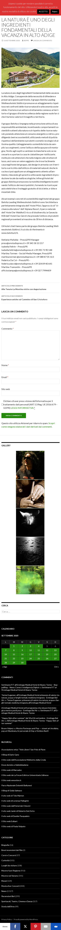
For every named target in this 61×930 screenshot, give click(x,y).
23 (22, 658)
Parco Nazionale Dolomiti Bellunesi (16, 785)
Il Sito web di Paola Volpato (13, 826)
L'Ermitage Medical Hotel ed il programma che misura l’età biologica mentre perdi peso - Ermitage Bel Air (29, 709)
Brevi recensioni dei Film (12, 850)
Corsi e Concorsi (8, 855)
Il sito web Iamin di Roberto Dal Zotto (18, 811)
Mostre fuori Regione (10, 870)
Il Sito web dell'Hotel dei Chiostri (15, 806)
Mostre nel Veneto (9, 876)
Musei (4, 881)
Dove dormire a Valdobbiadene (14, 765)
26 (47, 658)
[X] (25, 926)
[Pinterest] (35, 926)
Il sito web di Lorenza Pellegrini (15, 801)
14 (6, 654)
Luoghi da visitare (9, 865)
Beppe (26, 40)
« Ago (4, 667)
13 (55, 650)
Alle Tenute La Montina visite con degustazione (23, 287)
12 (47, 650)
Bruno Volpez (7, 728)
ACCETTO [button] (43, 11)
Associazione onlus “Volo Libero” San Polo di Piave (23, 749)
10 (30, 650)
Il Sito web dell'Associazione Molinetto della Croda (23, 760)
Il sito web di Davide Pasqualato (15, 816)
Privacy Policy (6, 919)
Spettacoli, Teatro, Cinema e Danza (16, 901)
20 (55, 654)
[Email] (46, 926)
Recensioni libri (8, 896)
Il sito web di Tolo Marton (12, 795)
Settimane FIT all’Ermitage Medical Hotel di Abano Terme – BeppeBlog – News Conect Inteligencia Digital (29, 686)
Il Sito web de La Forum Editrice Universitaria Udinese (25, 775)
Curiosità (5, 860)
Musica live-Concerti (10, 886)
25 (39, 658)
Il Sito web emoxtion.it (11, 780)
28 (6, 662)
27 (55, 658)
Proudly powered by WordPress (26, 919)
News (4, 891)
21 (6, 658)
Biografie (5, 845)
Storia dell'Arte (8, 906)
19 (47, 654)
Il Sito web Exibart (9, 821)
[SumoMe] (56, 926)
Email (4, 377)
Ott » (56, 667)
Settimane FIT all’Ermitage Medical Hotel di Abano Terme (29, 688)
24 (30, 658)
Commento (7, 328)
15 (14, 654)
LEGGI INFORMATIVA (22, 407)
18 (39, 654)
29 (14, 662)
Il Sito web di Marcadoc (11, 770)
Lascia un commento (42, 40)
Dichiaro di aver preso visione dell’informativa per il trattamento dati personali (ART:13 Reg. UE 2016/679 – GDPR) (30, 404)
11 (39, 650)
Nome (5, 365)
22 (14, 658)
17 (30, 654)
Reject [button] (54, 11)
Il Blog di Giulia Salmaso (11, 790)
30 (22, 662)
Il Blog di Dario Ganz (10, 754)
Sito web (5, 389)
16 (22, 654)
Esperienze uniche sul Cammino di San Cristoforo (24, 298)
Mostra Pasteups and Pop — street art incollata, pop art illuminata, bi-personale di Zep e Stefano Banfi (30, 729)
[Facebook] (15, 926)
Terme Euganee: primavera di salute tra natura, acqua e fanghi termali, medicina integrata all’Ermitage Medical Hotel (30, 701)
